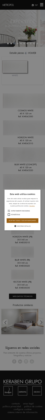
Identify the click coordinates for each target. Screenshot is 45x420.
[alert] (22, 210)
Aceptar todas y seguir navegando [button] (22, 220)
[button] (22, 210)
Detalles (32, 206)
